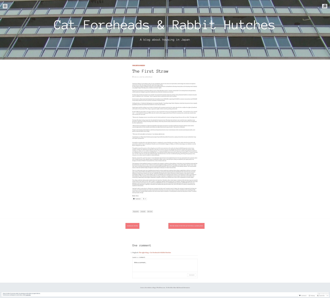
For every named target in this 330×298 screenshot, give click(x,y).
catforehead (148, 77)
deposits (135, 211)
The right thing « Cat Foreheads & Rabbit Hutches (155, 252)
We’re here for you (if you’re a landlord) (186, 226)
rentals (143, 211)
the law (150, 211)
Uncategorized (138, 65)
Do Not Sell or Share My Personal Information (178, 287)
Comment (191, 275)
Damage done (132, 226)
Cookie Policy (28, 295)
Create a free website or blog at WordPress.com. (152, 287)
